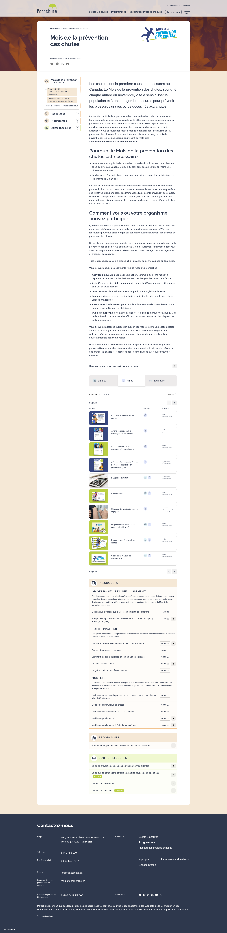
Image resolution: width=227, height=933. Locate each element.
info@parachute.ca (71, 872)
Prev (169, 403)
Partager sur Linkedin (62, 64)
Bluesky (140, 895)
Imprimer (67, 64)
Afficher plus (173, 619)
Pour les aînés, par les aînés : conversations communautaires (121, 745)
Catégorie (93, 394)
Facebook (144, 895)
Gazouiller (51, 64)
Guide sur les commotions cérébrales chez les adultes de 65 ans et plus (125, 774)
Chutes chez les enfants (103, 783)
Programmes (55, 28)
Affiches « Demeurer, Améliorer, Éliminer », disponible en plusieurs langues (124, 464)
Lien (165, 612)
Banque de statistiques (120, 478)
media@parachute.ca (73, 880)
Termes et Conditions (45, 916)
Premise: (12, 929)
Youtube (156, 895)
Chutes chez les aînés (107, 790)
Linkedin (152, 895)
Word (164, 643)
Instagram (148, 895)
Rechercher (175, 6)
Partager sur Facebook (57, 64)
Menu (187, 14)
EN (184, 6)
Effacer (106, 394)
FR (188, 6)
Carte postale (116, 493)
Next (174, 403)
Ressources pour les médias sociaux (113, 366)
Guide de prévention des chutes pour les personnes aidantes (120, 766)
